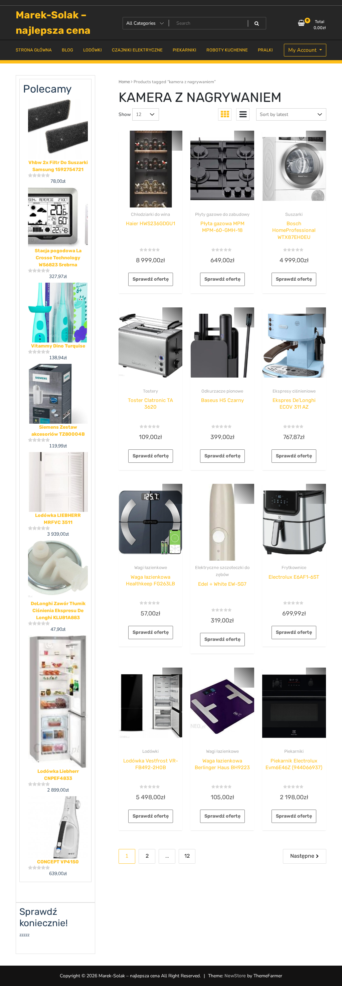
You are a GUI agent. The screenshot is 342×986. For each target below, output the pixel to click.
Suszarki (294, 214)
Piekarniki (294, 751)
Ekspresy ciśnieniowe (294, 391)
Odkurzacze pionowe (222, 391)
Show (125, 114)
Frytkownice (294, 567)
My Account (303, 50)
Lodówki (150, 751)
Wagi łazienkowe (150, 567)
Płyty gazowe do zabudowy (222, 214)
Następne (302, 856)
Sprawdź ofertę (151, 279)
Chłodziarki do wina (150, 214)
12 (187, 856)
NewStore (235, 976)
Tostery (150, 391)
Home (124, 81)
